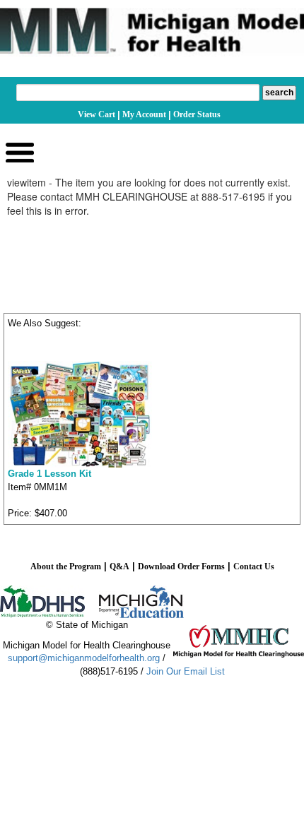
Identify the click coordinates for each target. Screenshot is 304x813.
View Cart (96, 114)
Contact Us (253, 566)
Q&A (119, 566)
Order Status (197, 114)
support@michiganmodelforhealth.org (84, 658)
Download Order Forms (181, 566)
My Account (144, 114)
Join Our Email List (185, 671)
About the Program (65, 566)
